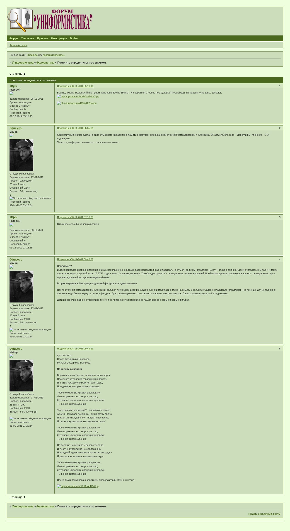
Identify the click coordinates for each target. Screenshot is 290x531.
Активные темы (18, 45)
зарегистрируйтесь (54, 55)
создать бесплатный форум (264, 513)
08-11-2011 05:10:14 (82, 86)
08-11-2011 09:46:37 (82, 259)
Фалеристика (45, 62)
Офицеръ (16, 128)
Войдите (33, 55)
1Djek (13, 86)
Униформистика (23, 62)
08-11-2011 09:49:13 (82, 348)
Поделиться (64, 86)
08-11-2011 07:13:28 (82, 217)
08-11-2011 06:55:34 (82, 128)
